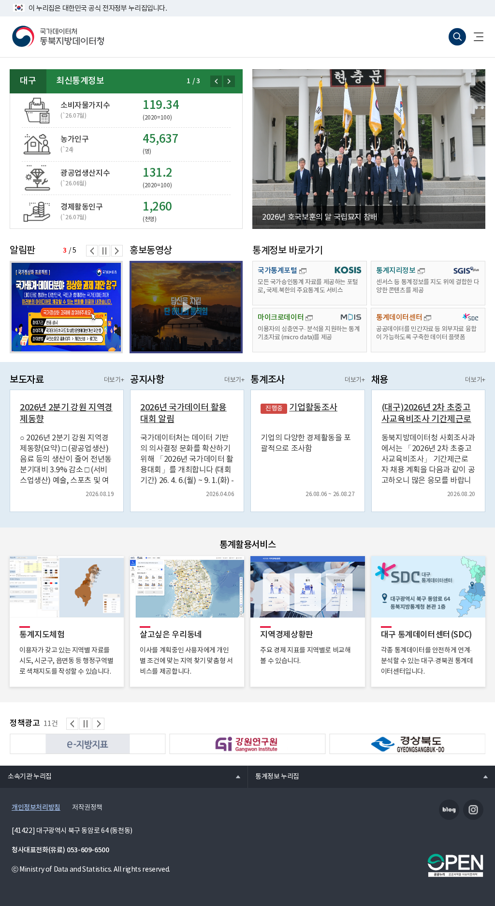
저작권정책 (87, 808)
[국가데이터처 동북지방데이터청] (58, 36)
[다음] (229, 81)
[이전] (216, 81)
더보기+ (114, 380)
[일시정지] (104, 251)
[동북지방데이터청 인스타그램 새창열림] (473, 810)
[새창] (186, 307)
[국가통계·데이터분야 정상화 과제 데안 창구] (66, 307)
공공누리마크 (455, 865)
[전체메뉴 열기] (474, 36)
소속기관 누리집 (26, 776)
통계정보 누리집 (273, 776)
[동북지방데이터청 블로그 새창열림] (449, 810)
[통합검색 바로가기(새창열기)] (457, 36)
